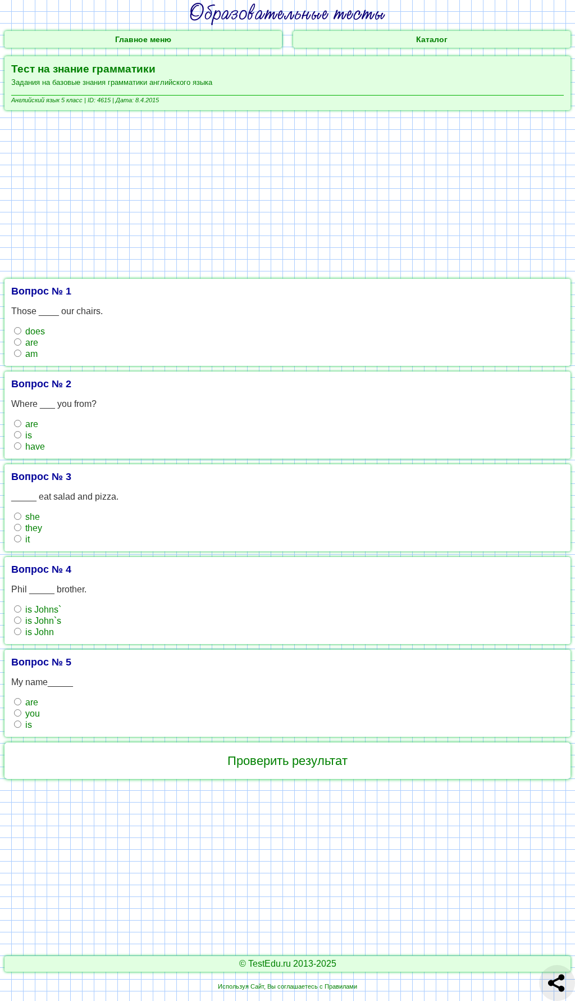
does (34, 331)
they (32, 528)
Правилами (341, 986)
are (30, 342)
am (30, 354)
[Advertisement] (287, 194)
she (31, 517)
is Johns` (42, 609)
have (34, 446)
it (26, 539)
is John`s (42, 621)
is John (38, 632)
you (31, 713)
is (27, 435)
